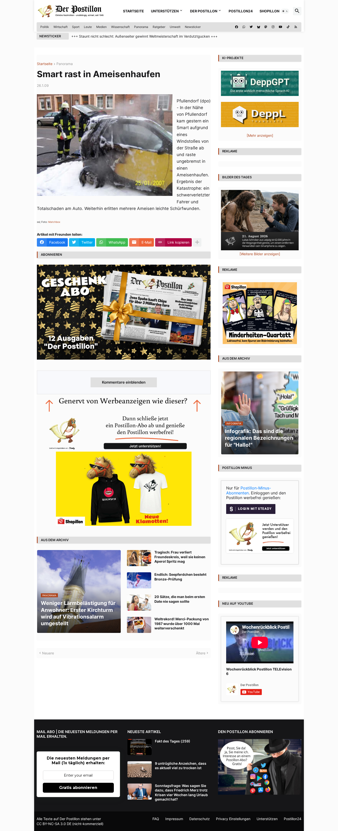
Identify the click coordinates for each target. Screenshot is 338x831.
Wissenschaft (120, 27)
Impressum (174, 819)
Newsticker (193, 27)
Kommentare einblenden (123, 382)
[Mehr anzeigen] (197, 242)
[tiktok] (288, 27)
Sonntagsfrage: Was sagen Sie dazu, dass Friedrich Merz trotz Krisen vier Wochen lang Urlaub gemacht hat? (181, 792)
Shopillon (269, 11)
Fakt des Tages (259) (172, 741)
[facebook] (236, 27)
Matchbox (54, 221)
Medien (101, 27)
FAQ (155, 819)
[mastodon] (266, 27)
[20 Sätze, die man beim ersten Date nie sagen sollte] (139, 603)
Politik (44, 27)
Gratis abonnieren (78, 787)
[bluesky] (258, 26)
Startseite (133, 11)
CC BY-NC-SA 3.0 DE (54, 824)
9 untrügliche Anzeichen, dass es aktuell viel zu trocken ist (180, 765)
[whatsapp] (243, 27)
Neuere (48, 653)
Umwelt (175, 27)
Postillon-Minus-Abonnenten (248, 490)
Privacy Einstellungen (233, 819)
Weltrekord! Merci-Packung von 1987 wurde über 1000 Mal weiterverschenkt (181, 623)
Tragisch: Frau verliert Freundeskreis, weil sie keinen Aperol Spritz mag (179, 556)
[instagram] (273, 27)
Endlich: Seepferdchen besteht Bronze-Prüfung (180, 576)
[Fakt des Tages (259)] (139, 747)
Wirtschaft (60, 27)
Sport (75, 27)
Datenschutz (199, 819)
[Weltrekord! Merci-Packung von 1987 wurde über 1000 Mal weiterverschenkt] (139, 625)
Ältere (200, 653)
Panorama (141, 27)
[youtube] (280, 27)
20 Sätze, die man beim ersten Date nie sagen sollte (179, 599)
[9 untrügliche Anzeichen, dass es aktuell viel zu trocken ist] (139, 769)
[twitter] (251, 27)
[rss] (296, 27)
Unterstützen (165, 11)
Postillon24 (241, 11)
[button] (285, 11)
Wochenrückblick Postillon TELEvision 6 (259, 671)
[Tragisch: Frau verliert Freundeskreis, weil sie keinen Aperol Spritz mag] (139, 558)
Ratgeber (159, 27)
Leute (88, 27)
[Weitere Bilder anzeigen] (260, 254)
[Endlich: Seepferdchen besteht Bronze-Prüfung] (139, 580)
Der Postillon (203, 11)
